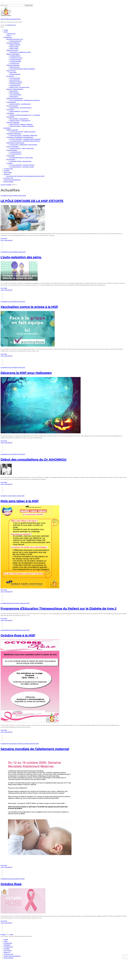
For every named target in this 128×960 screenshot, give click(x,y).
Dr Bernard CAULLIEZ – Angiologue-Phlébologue (23, 135)
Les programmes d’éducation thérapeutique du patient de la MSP (25, 176)
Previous (3, 934)
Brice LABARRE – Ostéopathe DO (18, 119)
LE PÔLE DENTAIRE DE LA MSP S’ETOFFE (32, 201)
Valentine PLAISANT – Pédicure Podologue (21, 126)
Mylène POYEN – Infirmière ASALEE (19, 87)
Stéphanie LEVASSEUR (15, 82)
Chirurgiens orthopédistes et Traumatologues (20, 137)
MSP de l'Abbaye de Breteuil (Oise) (11, 19)
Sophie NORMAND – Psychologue (19, 111)
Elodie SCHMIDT (14, 48)
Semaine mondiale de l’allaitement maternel (35, 749)
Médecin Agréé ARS (12, 130)
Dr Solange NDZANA (15, 61)
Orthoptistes (10, 113)
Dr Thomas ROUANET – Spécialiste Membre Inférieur (24, 141)
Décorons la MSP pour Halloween (26, 373)
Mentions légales (8, 182)
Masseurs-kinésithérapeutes (15, 89)
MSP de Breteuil (11, 743)
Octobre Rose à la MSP (18, 635)
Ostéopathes (10, 117)
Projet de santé (11, 34)
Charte (9, 35)
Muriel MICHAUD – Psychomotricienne (20, 108)
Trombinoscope (8, 169)
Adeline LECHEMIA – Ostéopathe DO (19, 120)
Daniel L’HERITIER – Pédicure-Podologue (20, 124)
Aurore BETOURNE (14, 78)
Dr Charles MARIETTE (15, 154)
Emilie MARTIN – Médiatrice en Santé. (20, 52)
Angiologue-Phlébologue (14, 133)
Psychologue (10, 109)
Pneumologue (11, 156)
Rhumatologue (11, 159)
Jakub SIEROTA (13, 96)
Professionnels (8, 37)
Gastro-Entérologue (12, 146)
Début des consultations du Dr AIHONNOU (33, 459)
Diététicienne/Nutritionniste (15, 98)
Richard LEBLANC (14, 93)
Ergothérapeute (11, 102)
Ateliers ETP (7, 174)
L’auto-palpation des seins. (21, 257)
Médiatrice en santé (12, 50)
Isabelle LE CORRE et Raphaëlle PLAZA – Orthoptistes (24, 115)
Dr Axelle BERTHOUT (15, 152)
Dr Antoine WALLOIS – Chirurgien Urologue (21, 167)
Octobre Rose (11, 884)
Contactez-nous (8, 178)
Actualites (3, 195)
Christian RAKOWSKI (15, 83)
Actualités (6, 170)
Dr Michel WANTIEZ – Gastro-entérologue (21, 148)
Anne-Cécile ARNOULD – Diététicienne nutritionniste (24, 100)
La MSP (6, 32)
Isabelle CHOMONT (15, 45)
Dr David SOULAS (14, 63)
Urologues (9, 163)
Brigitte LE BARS (13, 46)
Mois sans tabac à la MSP (20, 501)
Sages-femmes (11, 71)
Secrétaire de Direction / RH (15, 39)
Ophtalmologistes (12, 150)
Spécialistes (7, 128)
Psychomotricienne (12, 106)
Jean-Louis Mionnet (6, 240)
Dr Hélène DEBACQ (15, 56)
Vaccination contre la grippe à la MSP (29, 307)
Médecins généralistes (13, 54)
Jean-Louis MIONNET (15, 95)
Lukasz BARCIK (13, 91)
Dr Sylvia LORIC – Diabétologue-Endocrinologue (23, 145)
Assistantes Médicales (13, 65)
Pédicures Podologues (13, 122)
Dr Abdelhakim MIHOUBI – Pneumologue (21, 157)
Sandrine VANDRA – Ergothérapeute (20, 104)
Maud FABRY (13, 72)
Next (12, 934)
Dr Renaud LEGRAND (15, 59)
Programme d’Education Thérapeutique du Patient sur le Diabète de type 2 (58, 608)
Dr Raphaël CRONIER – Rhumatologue (20, 161)
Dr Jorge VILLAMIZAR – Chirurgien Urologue (21, 165)
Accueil (6, 30)
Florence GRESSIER (14, 74)
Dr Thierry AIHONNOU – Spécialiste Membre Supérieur (25, 139)
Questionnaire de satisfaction (12, 180)
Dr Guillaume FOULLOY (15, 58)
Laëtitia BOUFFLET (14, 67)
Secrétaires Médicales (13, 43)
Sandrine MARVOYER (15, 41)
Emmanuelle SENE (14, 85)
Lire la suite (4, 238)
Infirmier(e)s (10, 76)
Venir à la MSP (8, 172)
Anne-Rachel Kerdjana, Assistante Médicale (22, 69)
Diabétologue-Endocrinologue (15, 143)
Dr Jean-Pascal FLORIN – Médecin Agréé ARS (22, 132)
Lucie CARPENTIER (14, 80)
